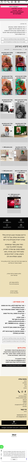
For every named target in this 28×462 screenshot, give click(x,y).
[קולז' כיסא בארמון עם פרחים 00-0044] (7, 113)
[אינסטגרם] (19, 2)
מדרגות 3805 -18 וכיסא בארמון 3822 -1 (21, 171)
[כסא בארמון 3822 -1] (7, 160)
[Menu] (26, 2)
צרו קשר (24, 409)
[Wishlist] (5, 2)
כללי (25, 386)
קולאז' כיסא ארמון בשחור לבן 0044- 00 (21, 100)
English (25, 401)
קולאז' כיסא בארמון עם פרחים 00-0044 (7, 53)
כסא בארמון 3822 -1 (7, 147)
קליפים (25, 403)
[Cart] (2, 2)
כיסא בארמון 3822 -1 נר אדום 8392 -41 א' (14, 195)
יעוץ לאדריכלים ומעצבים (21, 405)
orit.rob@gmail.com (19, 360)
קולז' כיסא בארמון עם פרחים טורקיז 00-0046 (21, 148)
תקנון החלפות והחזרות (21, 398)
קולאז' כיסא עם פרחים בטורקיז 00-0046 (20, 77)
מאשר (14, 459)
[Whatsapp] (12, 2)
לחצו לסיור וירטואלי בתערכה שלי (14, 365)
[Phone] (8, 2)
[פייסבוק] (15, 2)
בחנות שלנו (22, 379)
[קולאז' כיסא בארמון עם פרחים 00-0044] (7, 71)
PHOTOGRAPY (20, 12)
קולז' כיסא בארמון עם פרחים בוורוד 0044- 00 (7, 77)
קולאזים (25, 383)
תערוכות (25, 406)
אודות (25, 394)
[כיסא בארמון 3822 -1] (21, 71)
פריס (25, 384)
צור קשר (25, 399)
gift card (14, 423)
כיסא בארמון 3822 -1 (21, 53)
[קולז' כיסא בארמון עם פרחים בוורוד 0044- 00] (7, 94)
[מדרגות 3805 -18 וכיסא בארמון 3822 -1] (21, 184)
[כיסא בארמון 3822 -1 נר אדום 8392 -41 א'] (14, 208)
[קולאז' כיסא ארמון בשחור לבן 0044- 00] (21, 118)
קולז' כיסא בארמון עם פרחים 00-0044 (7, 100)
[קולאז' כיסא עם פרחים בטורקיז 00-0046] (21, 94)
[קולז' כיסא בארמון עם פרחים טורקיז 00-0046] (21, 160)
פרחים (25, 388)
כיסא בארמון (21, 46)
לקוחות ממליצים (23, 396)
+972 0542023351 (22, 415)
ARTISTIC (13, 12)
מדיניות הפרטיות (14, 457)
